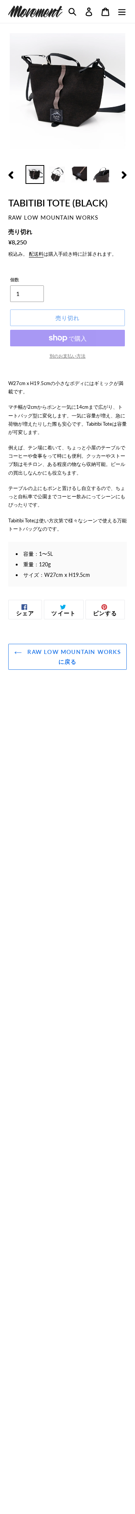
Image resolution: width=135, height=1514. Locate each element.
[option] (35, 174)
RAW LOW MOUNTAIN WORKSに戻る (73, 656)
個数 (14, 279)
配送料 (36, 254)
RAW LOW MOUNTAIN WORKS (53, 217)
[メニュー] (122, 11)
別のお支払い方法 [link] (68, 356)
